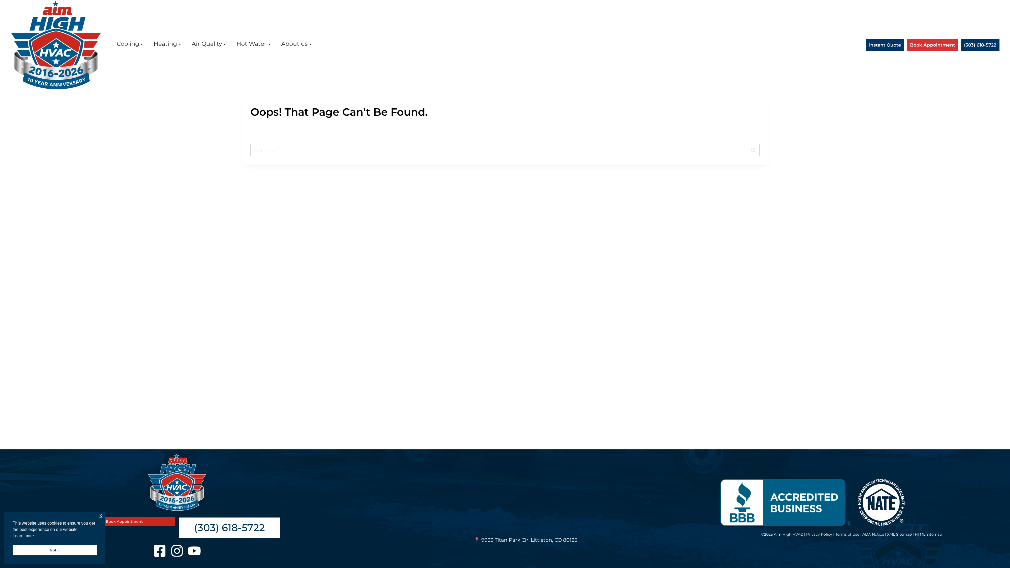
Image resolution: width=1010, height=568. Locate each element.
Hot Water (251, 43)
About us (294, 43)
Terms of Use (847, 534)
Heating (165, 43)
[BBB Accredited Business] (785, 502)
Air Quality (207, 43)
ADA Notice (873, 534)
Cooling (128, 43)
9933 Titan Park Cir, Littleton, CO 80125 (529, 540)
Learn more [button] (23, 536)
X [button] (100, 516)
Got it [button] (55, 550)
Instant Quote (885, 45)
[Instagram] (177, 550)
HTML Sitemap (928, 534)
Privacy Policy (819, 534)
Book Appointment (932, 45)
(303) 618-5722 (980, 45)
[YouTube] (194, 550)
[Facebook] (159, 550)
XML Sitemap (899, 534)
